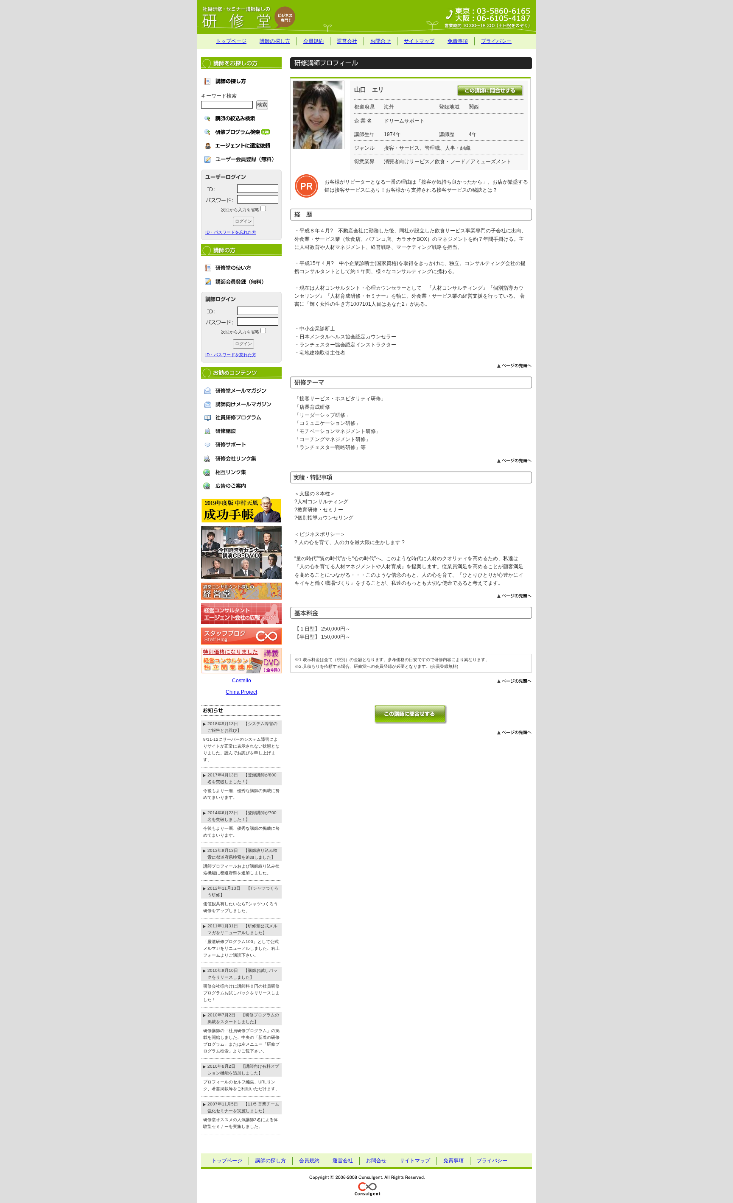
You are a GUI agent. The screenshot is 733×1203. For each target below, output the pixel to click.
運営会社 (347, 41)
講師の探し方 (275, 41)
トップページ (231, 41)
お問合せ (380, 41)
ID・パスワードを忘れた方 (230, 232)
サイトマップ (419, 41)
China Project (241, 692)
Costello (241, 681)
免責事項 (458, 41)
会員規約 (313, 41)
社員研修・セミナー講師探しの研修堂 (366, 17)
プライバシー (496, 41)
